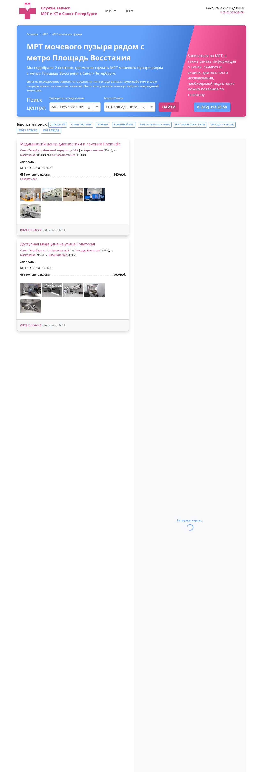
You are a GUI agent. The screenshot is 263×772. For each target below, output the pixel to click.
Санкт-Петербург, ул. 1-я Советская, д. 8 (44, 250)
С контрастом (81, 124)
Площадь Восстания (62, 155)
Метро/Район (113, 98)
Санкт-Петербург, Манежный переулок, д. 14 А (49, 150)
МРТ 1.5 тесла (28, 130)
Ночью (103, 124)
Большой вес (124, 124)
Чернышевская (93, 150)
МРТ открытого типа (155, 124)
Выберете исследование (66, 98)
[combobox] (75, 107)
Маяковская (27, 155)
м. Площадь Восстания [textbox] (127, 106)
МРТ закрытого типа (190, 124)
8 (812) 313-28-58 (232, 12)
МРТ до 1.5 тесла (222, 124)
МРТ (109, 10)
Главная (32, 34)
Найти (169, 106)
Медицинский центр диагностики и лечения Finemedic (70, 143)
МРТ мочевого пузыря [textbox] (72, 106)
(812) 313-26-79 (30, 230)
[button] (30, 194)
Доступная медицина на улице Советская (57, 244)
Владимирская (58, 255)
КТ (128, 10)
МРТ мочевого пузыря (67, 34)
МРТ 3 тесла (51, 130)
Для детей (57, 124)
